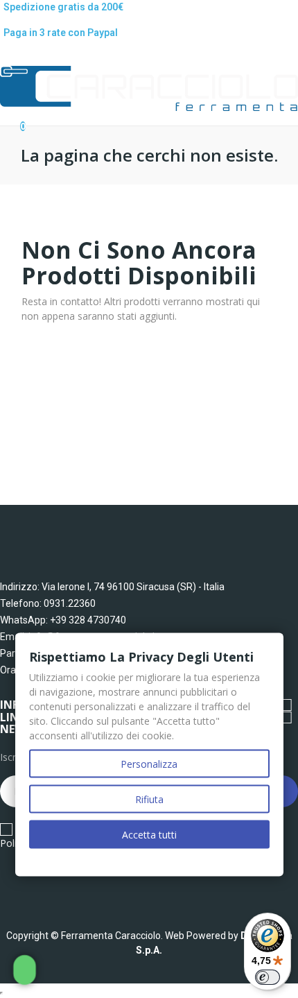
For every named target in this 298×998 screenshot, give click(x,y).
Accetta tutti (149, 834)
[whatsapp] (87, 886)
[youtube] (60, 886)
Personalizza (149, 764)
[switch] (267, 977)
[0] (11, 119)
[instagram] (33, 886)
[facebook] (6, 886)
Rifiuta (149, 799)
